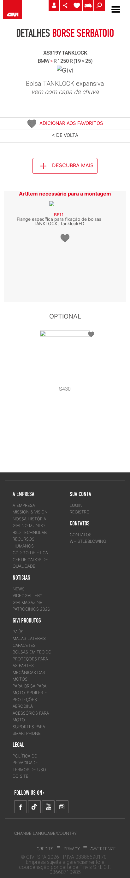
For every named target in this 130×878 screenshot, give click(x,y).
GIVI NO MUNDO (29, 525)
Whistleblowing (88, 541)
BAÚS (18, 631)
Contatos (81, 534)
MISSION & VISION (30, 511)
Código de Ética (30, 552)
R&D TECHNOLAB (30, 532)
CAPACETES (24, 645)
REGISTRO (80, 511)
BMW (43, 61)
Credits (45, 848)
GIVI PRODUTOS (27, 620)
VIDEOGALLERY (27, 595)
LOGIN (76, 505)
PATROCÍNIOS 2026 (31, 609)
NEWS (19, 588)
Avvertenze (103, 848)
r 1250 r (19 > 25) (73, 61)
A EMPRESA (24, 505)
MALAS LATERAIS (29, 638)
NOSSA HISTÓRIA (29, 518)
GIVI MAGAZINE (27, 602)
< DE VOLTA (65, 135)
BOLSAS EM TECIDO (32, 651)
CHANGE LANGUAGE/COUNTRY (45, 833)
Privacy (72, 848)
